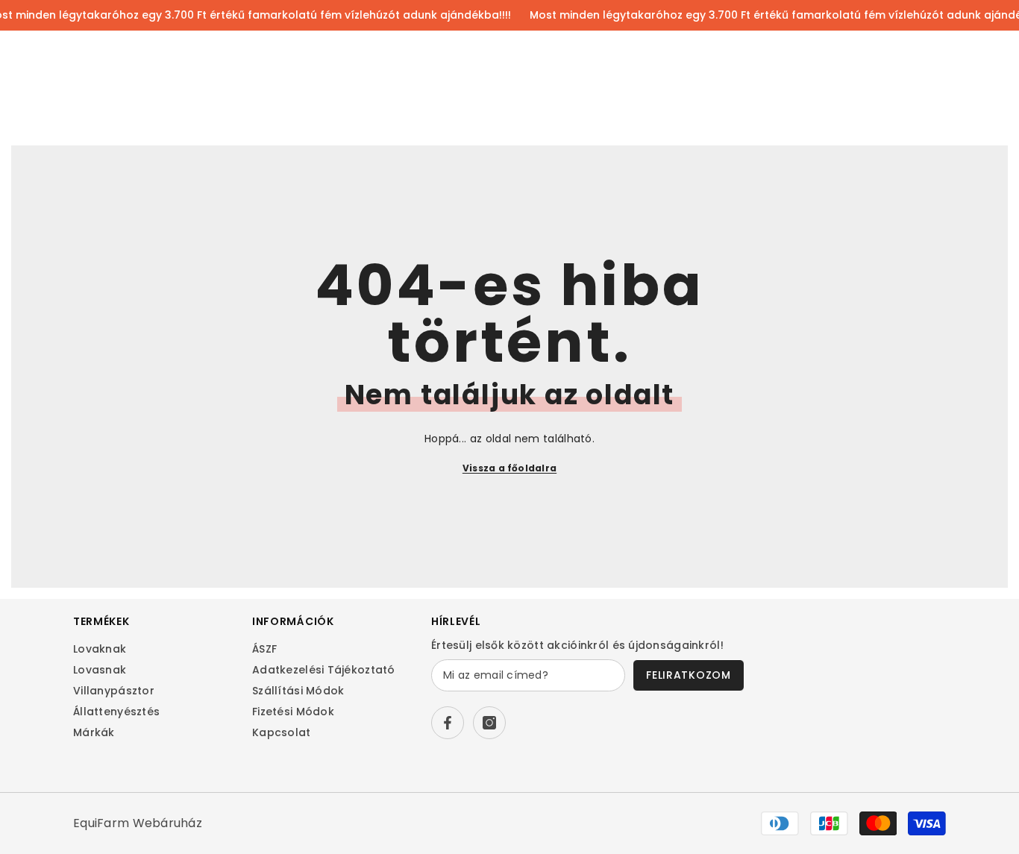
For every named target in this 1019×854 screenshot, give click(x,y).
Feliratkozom (688, 675)
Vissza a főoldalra (509, 468)
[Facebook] (447, 722)
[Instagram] (489, 722)
